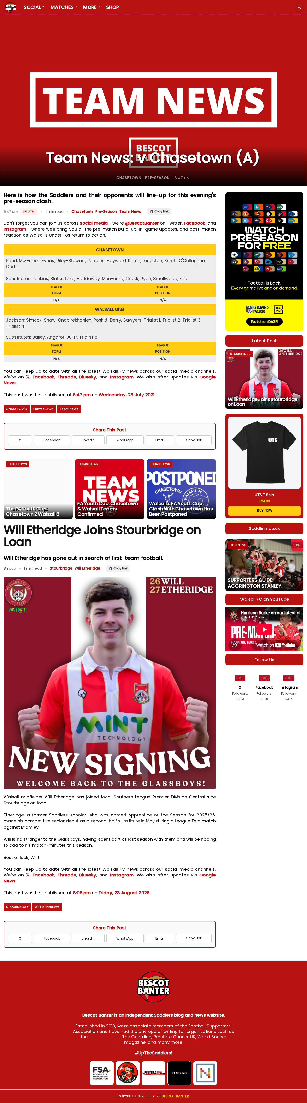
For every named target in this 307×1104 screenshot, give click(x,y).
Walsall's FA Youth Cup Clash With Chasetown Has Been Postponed (181, 509)
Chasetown (129, 177)
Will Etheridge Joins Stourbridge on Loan (262, 402)
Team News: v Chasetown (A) (153, 158)
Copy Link (194, 440)
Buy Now (264, 510)
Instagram (15, 229)
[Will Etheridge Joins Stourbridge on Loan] (264, 379)
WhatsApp (125, 440)
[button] (299, 7)
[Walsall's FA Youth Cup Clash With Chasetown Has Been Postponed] (181, 489)
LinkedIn (88, 440)
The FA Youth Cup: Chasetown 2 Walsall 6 (32, 511)
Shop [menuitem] (112, 7)
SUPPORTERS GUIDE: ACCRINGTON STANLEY (254, 583)
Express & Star (104, 1037)
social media (93, 223)
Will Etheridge (87, 568)
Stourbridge (61, 568)
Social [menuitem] (32, 7)
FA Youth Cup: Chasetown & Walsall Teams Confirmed (107, 509)
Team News (130, 211)
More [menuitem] (90, 7)
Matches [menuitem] (62, 7)
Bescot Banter (175, 1096)
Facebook (194, 223)
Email (159, 440)
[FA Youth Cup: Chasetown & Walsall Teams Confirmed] (109, 489)
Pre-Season (157, 177)
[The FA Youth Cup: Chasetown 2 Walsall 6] (38, 489)
